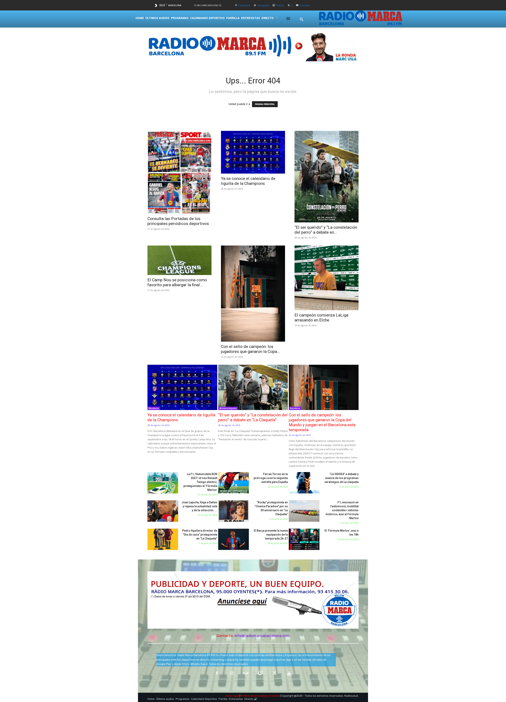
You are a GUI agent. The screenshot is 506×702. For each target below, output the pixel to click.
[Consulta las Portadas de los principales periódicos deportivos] (179, 172)
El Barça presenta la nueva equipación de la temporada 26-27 (271, 534)
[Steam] (246, 673)
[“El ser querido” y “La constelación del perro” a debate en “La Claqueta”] (327, 176)
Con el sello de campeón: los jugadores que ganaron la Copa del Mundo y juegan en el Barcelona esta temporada (322, 422)
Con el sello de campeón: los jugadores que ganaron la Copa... (250, 349)
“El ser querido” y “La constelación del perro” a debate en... (326, 230)
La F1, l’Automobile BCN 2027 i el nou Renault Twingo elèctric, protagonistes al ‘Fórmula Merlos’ (200, 481)
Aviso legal (232, 695)
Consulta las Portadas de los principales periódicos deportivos (178, 221)
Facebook (244, 5)
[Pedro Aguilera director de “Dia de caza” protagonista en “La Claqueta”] (162, 539)
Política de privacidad (254, 695)
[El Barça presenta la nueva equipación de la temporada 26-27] (233, 539)
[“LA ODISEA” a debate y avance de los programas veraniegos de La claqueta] (304, 483)
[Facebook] (236, 5)
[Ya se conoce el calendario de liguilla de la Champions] (253, 152)
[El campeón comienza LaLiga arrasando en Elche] (327, 278)
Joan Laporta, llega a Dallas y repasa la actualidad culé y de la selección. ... (199, 506)
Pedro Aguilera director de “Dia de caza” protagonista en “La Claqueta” (199, 534)
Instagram (263, 5)
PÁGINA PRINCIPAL (265, 104)
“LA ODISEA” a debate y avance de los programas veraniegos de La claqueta (341, 478)
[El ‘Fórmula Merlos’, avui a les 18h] (304, 539)
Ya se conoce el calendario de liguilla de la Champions (248, 181)
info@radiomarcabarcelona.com (262, 635)
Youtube (304, 5)
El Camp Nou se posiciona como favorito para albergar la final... (177, 282)
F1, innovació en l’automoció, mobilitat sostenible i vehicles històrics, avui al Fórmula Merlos (342, 510)
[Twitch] (274, 5)
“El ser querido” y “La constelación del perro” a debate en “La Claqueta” (253, 417)
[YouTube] (289, 673)
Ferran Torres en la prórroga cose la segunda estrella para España (271, 478)
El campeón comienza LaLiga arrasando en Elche (321, 317)
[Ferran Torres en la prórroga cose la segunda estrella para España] (233, 483)
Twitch (280, 5)
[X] (289, 5)
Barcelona (154, 408)
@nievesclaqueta (228, 408)
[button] (302, 19)
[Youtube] (297, 5)
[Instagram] (255, 5)
